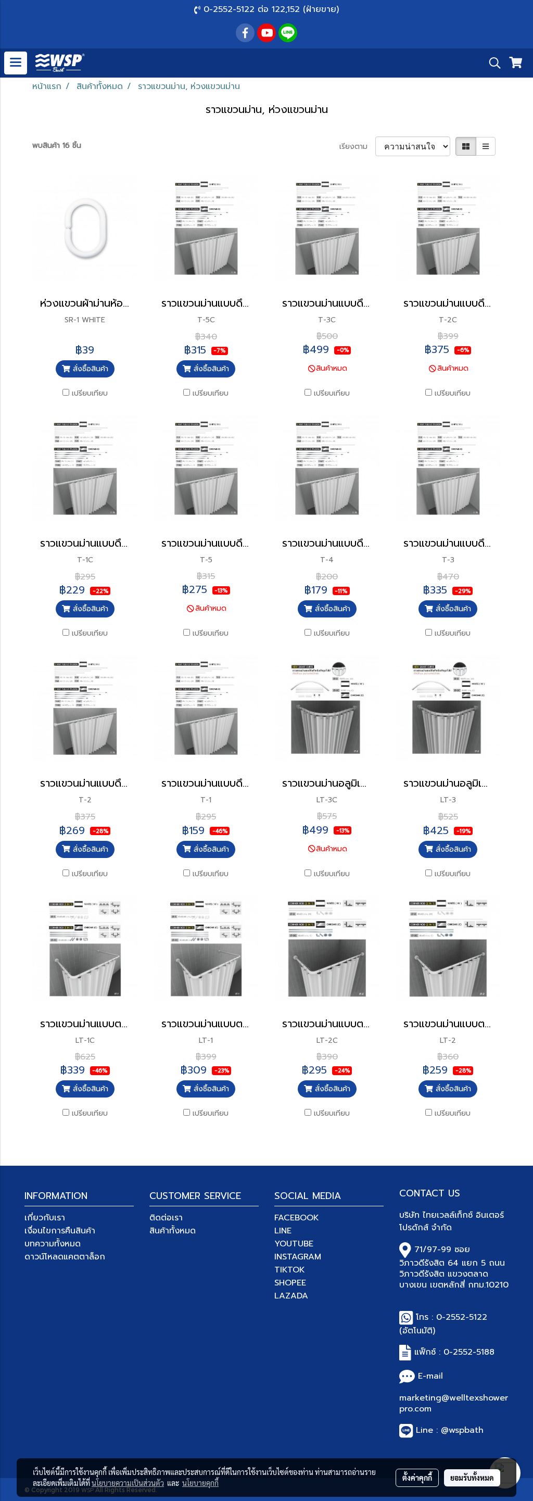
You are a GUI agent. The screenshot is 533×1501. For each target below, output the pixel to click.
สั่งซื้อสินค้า (89, 368)
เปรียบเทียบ (90, 393)
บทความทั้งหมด (52, 1244)
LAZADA (291, 1296)
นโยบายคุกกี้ (200, 1482)
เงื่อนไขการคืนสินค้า (59, 1231)
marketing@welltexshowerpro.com (453, 1403)
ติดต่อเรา (166, 1218)
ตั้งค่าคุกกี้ (417, 1477)
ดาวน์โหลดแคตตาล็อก (64, 1257)
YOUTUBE (293, 1244)
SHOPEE (290, 1283)
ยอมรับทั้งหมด (472, 1477)
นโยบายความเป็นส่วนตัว (128, 1482)
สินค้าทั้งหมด (172, 1231)
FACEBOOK (296, 1218)
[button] (491, 63)
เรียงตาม (357, 146)
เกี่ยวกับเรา (44, 1218)
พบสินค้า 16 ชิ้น (56, 145)
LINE (282, 1231)
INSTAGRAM (297, 1257)
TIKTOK (289, 1270)
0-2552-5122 (461, 1317)
